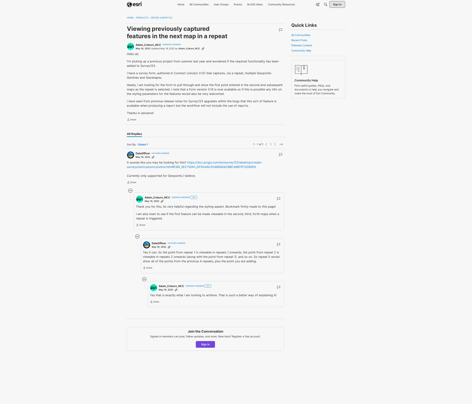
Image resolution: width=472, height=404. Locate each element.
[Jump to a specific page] (281, 144)
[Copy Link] (203, 48)
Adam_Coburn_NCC (148, 44)
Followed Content (301, 45)
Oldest (142, 144)
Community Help (301, 50)
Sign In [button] (205, 344)
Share (131, 120)
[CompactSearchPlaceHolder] (325, 4)
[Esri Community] (134, 4)
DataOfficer (143, 153)
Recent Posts (299, 40)
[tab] (134, 134)
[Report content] (280, 30)
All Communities (300, 35)
